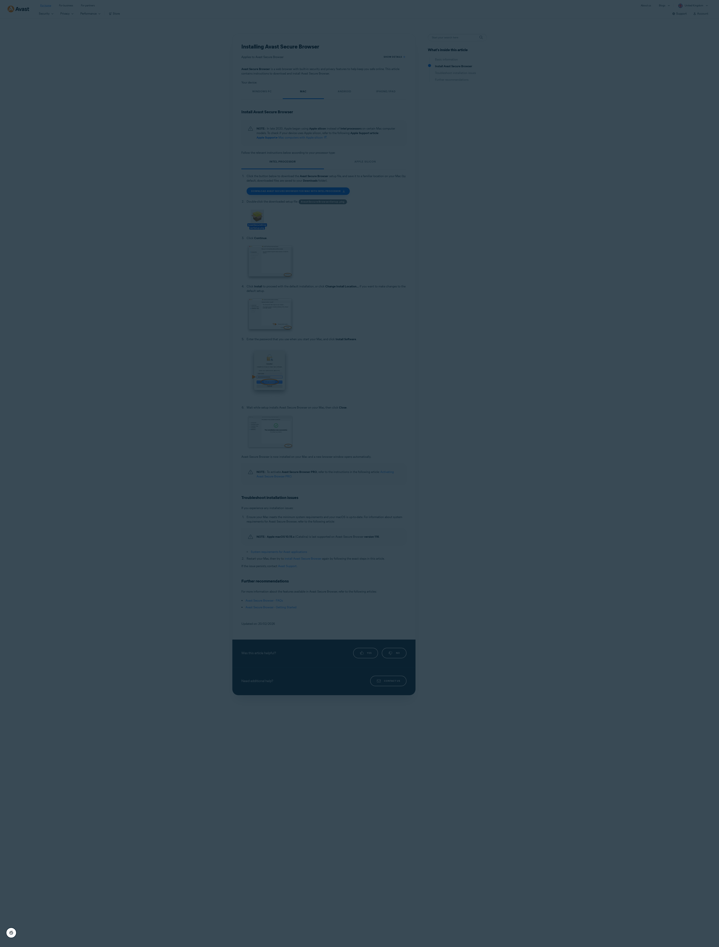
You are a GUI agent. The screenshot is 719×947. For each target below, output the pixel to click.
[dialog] (359, 473)
